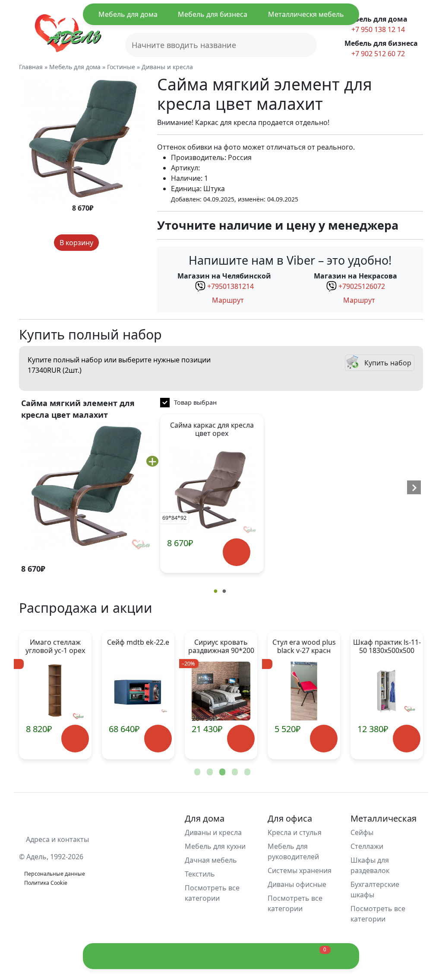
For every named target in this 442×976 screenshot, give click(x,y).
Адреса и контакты (56, 839)
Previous (39, 695)
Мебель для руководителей (293, 851)
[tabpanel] (138, 695)
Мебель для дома (128, 14)
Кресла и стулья (295, 832)
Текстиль (200, 874)
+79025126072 (361, 286)
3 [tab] (221, 772)
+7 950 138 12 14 (377, 29)
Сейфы (361, 832)
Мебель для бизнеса (212, 14)
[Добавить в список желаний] (106, 242)
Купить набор (387, 363)
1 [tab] (196, 772)
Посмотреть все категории (212, 893)
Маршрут (227, 300)
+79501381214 (230, 286)
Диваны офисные (297, 884)
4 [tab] (234, 772)
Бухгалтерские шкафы (374, 889)
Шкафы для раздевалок (369, 865)
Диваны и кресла (213, 832)
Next (402, 695)
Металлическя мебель (306, 14)
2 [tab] (209, 772)
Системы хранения (300, 870)
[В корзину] (236, 552)
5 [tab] (246, 772)
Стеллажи (366, 846)
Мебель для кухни (215, 846)
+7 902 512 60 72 (377, 53)
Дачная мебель (211, 860)
